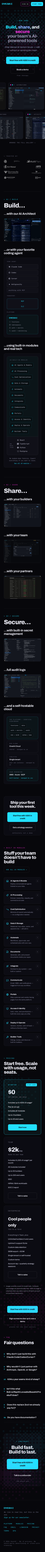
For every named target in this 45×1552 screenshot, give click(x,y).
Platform (8, 1524)
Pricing (30, 1524)
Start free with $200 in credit (22, 60)
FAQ (5, 1527)
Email (13, 1527)
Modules (19, 1524)
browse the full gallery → (22, 143)
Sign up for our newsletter (16, 1518)
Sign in (25, 4)
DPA (14, 1531)
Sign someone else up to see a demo (22, 1320)
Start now (22, 1127)
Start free (37, 4)
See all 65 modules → (22, 463)
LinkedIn (24, 1527)
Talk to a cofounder (22, 1475)
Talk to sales (23, 1196)
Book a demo (23, 69)
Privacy (35, 1527)
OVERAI (7, 4)
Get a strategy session (22, 827)
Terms (6, 1531)
